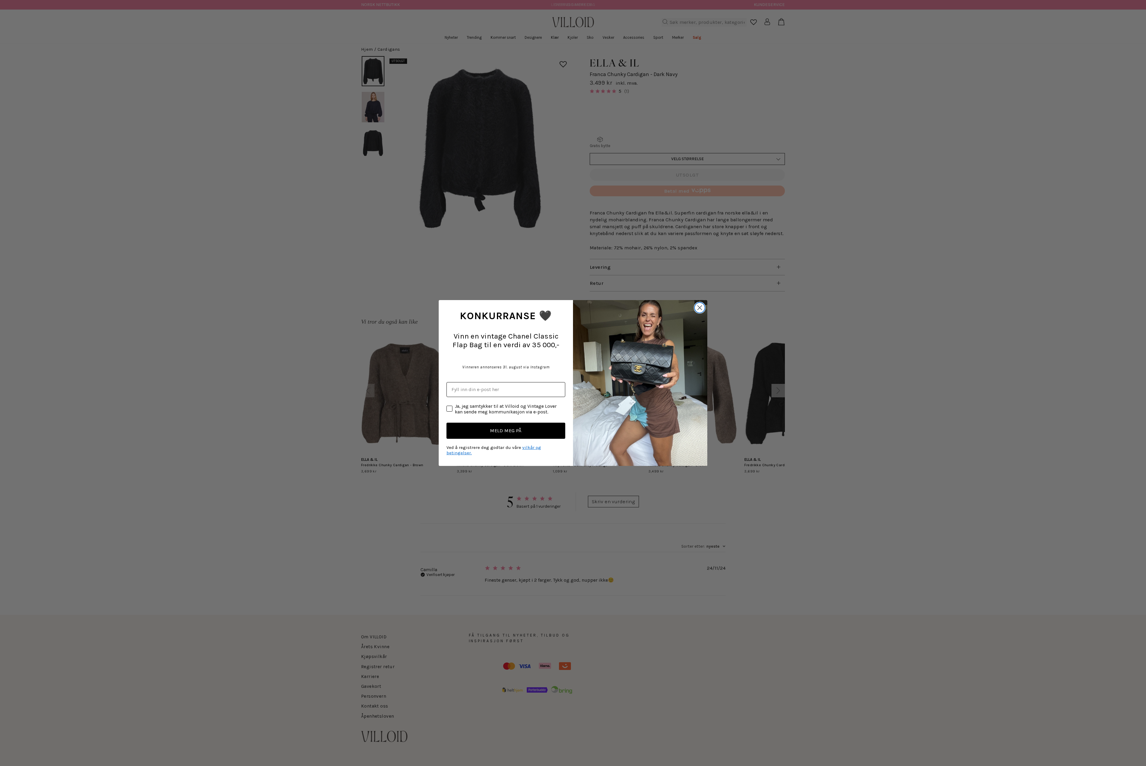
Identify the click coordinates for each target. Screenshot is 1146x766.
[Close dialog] (699, 307)
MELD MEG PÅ (506, 430)
